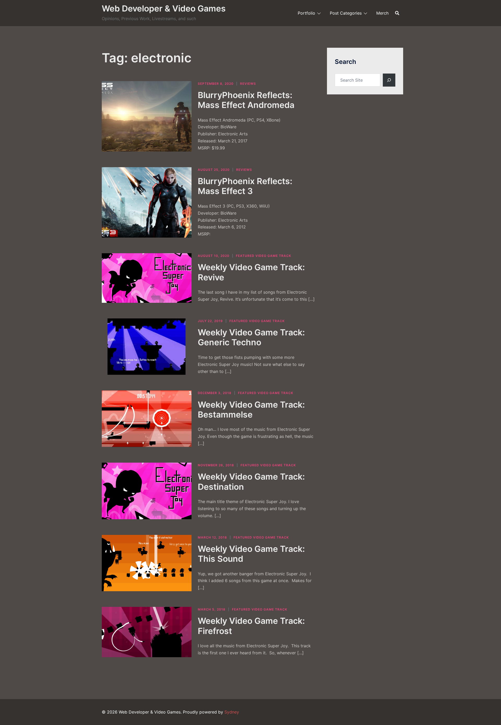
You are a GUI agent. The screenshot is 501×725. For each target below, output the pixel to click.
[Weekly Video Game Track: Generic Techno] (147, 346)
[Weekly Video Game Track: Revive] (147, 278)
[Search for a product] (397, 13)
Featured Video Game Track (263, 256)
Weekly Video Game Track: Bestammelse (251, 410)
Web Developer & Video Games (164, 8)
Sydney (231, 712)
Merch (382, 13)
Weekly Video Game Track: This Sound (251, 554)
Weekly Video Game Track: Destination (251, 482)
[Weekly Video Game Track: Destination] (147, 491)
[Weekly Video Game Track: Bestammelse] (147, 418)
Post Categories (346, 13)
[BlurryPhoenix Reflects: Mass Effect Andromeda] (147, 116)
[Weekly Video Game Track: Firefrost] (147, 632)
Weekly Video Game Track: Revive (251, 272)
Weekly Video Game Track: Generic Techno (251, 337)
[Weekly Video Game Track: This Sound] (147, 563)
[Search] (389, 80)
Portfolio (306, 13)
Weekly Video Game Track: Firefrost (251, 626)
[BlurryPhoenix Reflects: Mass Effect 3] (147, 202)
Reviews (248, 84)
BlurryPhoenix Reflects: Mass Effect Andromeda (246, 100)
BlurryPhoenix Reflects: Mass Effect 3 (245, 186)
